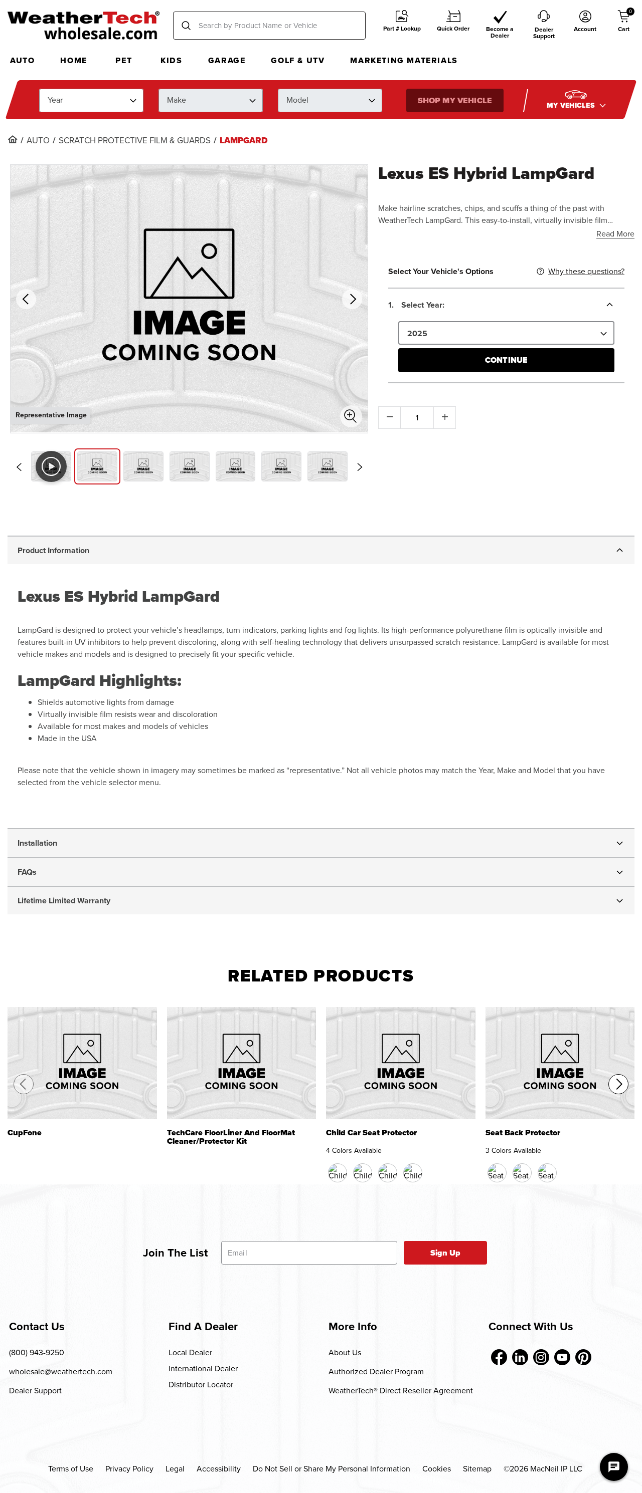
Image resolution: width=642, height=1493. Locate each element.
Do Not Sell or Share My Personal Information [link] (331, 1468)
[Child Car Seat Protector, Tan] (387, 1172)
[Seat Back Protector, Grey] (547, 1172)
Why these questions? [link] (586, 271)
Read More (615, 233)
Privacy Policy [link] (129, 1468)
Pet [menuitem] (123, 60)
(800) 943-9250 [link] (36, 1352)
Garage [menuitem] (227, 60)
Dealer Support (35, 1390)
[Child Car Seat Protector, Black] (337, 1172)
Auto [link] (38, 141)
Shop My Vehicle (454, 100)
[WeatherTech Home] (83, 25)
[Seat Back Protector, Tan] (522, 1172)
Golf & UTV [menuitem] (298, 60)
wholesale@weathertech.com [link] (60, 1371)
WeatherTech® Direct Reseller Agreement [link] (401, 1390)
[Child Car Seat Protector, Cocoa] (362, 1172)
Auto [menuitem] (22, 60)
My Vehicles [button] (572, 105)
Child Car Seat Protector (371, 1133)
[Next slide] (360, 466)
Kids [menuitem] (171, 60)
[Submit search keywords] (186, 26)
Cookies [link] (436, 1468)
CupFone (25, 1133)
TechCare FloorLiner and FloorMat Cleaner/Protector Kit (231, 1137)
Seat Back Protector (523, 1133)
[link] (13, 139)
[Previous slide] (19, 466)
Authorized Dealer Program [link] (376, 1371)
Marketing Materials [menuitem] (403, 60)
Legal (175, 1468)
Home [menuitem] (73, 60)
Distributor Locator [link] (201, 1384)
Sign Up (445, 1253)
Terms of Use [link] (70, 1468)
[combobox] (269, 26)
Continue (506, 360)
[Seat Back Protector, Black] (497, 1172)
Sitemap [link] (477, 1468)
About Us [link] (345, 1352)
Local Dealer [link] (190, 1352)
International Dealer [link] (203, 1368)
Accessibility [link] (219, 1468)
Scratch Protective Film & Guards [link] (135, 141)
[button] (402, 26)
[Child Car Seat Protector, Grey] (412, 1172)
